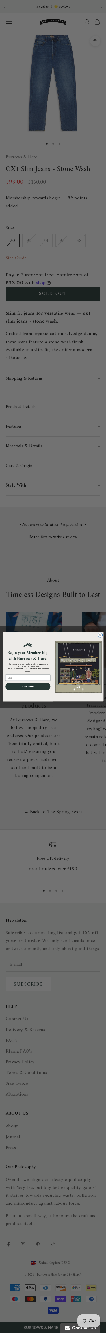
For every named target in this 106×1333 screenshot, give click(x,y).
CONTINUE (28, 686)
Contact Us (83, 1327)
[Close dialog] (100, 635)
